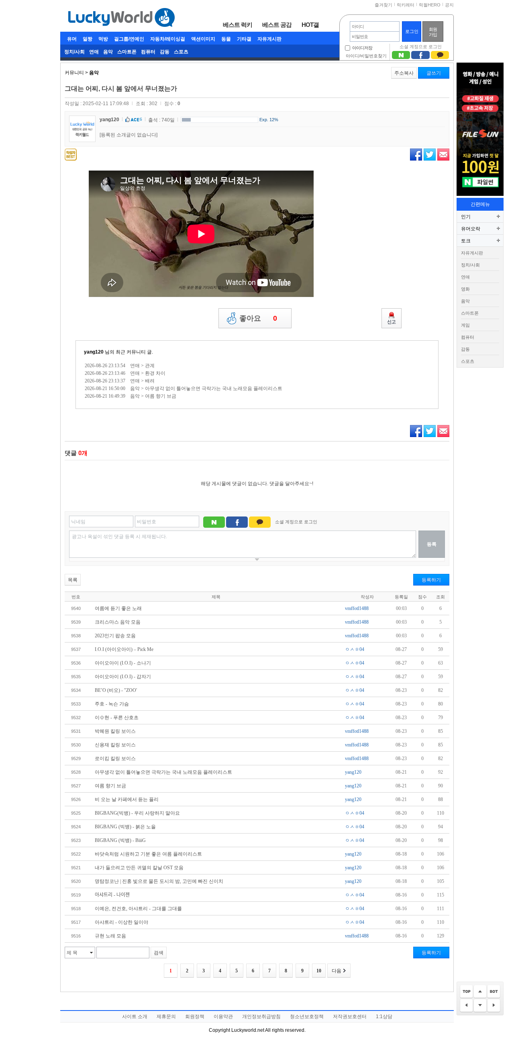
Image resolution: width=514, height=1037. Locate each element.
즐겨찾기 (383, 4)
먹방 (103, 39)
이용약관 (223, 1016)
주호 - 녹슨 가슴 (112, 704)
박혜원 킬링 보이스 (115, 731)
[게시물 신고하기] (391, 318)
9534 (76, 690)
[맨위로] (466, 991)
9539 (76, 622)
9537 (76, 649)
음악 (108, 52)
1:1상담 (384, 1016)
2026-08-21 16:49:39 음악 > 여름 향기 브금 (130, 396)
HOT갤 (310, 24)
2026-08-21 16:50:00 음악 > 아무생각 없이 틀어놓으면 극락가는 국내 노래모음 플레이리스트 (183, 388)
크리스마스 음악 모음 (118, 622)
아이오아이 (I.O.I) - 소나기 (123, 663)
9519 (76, 895)
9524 (76, 826)
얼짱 (87, 39)
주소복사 (404, 73)
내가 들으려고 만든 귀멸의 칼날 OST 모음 (139, 867)
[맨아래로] (493, 991)
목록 (73, 580)
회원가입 (433, 32)
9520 (76, 881)
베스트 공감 (277, 24)
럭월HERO (430, 4)
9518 (76, 908)
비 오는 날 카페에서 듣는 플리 (127, 799)
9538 (76, 635)
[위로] (480, 991)
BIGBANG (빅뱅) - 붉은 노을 (125, 827)
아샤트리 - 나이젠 (112, 895)
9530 (76, 744)
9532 (76, 717)
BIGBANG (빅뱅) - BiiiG (120, 840)
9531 (76, 731)
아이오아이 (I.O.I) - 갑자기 (123, 676)
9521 (76, 867)
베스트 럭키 (237, 24)
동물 (226, 39)
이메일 (443, 154)
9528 (76, 772)
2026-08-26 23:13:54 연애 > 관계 (120, 365)
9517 (76, 922)
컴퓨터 (148, 52)
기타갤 (244, 39)
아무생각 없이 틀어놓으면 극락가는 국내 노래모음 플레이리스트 (163, 772)
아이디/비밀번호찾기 (366, 55)
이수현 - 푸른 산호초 (117, 717)
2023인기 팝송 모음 (115, 635)
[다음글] (493, 1006)
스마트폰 (127, 52)
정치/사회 (74, 52)
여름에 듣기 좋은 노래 (118, 608)
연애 (94, 52)
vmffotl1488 (357, 608)
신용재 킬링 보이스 (115, 745)
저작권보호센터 (350, 1016)
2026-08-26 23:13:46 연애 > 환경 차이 (125, 373)
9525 (76, 813)
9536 (76, 663)
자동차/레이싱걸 (167, 39)
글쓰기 (433, 73)
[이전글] (466, 1006)
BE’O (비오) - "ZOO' (116, 690)
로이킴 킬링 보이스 (115, 758)
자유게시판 (269, 39)
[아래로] (480, 1006)
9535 (76, 676)
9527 (76, 785)
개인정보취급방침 (261, 1016)
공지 (449, 4)
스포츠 (181, 52)
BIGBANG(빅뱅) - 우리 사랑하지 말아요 (137, 813)
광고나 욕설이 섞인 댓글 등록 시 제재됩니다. (119, 536)
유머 (72, 39)
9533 (76, 704)
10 (318, 971)
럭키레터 (405, 4)
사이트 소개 (134, 1016)
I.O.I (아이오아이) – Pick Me (124, 649)
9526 (76, 799)
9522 (76, 854)
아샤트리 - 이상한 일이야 (121, 922)
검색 (158, 953)
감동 (164, 52)
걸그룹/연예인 (129, 39)
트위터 (430, 154)
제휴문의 (166, 1016)
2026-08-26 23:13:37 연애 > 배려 (120, 381)
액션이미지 (203, 39)
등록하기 (431, 580)
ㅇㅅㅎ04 (354, 649)
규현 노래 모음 (110, 936)
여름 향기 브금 (110, 786)
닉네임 (78, 522)
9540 (76, 608)
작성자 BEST (71, 154)
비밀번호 (146, 522)
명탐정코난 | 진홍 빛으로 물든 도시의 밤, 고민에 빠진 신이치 (159, 881)
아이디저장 (362, 47)
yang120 (109, 119)
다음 (336, 971)
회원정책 (194, 1016)
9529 (76, 758)
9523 (76, 840)
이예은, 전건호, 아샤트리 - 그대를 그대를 (138, 908)
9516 (76, 935)
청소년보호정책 (307, 1016)
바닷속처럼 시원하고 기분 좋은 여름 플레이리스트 (148, 854)
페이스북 (416, 154)
